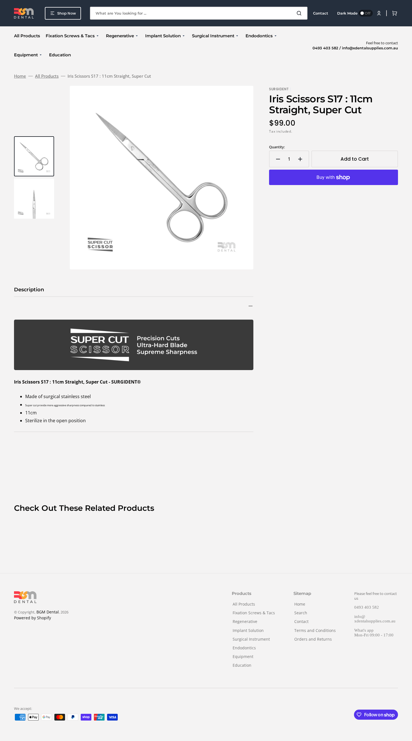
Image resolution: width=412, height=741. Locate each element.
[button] (379, 13)
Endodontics (244, 647)
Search (300, 612)
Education (242, 665)
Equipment (243, 656)
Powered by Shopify (32, 617)
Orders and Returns (313, 639)
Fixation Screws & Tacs (254, 612)
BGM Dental (47, 612)
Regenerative (245, 621)
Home (20, 76)
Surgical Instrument (251, 639)
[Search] (300, 13)
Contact (301, 621)
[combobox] (198, 13)
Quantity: (277, 147)
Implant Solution (248, 630)
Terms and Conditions (315, 630)
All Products (47, 76)
